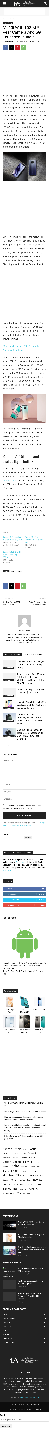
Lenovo (22, 1171)
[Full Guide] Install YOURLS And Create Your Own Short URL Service (30, 1296)
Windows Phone (9, 1193)
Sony (38, 1184)
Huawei (6, 1166)
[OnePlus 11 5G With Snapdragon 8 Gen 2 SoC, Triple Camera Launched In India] (9, 717)
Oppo (29, 1180)
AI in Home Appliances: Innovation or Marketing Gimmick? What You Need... (32, 1249)
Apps (25, 1149)
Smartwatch (21, 1185)
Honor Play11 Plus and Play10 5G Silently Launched (25, 1112)
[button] (4, 3)
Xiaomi (21, 1193)
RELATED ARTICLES (12, 655)
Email (2, 1415)
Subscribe (40, 905)
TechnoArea (21, 862)
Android (8, 1149)
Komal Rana (9, 41)
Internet (24, 1166)
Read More (7, 870)
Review (37, 1179)
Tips (15, 1188)
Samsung (9, 1184)
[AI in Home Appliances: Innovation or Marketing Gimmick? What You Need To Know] (9, 1250)
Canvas (23, 1153)
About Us (13, 1405)
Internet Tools (34, 1166)
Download (6, 1158)
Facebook (15, 1158)
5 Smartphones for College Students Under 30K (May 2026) (30, 664)
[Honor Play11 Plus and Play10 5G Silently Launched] (9, 1237)
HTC (36, 1161)
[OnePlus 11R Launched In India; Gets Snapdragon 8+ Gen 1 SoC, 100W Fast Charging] (9, 732)
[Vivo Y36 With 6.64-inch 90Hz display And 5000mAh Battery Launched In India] (9, 704)
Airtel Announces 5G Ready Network (37, 603)
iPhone (6, 1171)
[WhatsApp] (23, 47)
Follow (41, 894)
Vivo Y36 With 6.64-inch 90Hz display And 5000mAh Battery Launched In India (31, 705)
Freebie (24, 1158)
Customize (33, 1153)
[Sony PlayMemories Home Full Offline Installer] (9, 1272)
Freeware (33, 1157)
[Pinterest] (17, 47)
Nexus (5, 1180)
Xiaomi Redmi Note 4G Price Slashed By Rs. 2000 (12, 554)
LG (29, 1171)
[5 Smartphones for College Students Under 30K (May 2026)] (9, 664)
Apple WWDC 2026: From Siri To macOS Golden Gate (23, 1104)
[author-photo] (24, 627)
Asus (33, 1149)
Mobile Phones (15, 19)
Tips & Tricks (23, 1189)
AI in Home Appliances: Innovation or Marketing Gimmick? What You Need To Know (23, 1118)
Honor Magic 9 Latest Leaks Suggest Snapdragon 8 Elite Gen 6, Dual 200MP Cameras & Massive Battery (25, 1128)
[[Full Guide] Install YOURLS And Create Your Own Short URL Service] (9, 1296)
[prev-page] (4, 745)
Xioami (19, 571)
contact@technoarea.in (29, 1397)
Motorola (33, 1175)
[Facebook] (5, 47)
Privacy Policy (24, 1405)
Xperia (29, 1194)
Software (31, 1184)
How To (28, 1161)
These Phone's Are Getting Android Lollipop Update (24, 963)
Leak (14, 1170)
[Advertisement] (24, 11)
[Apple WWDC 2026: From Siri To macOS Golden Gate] (9, 1225)
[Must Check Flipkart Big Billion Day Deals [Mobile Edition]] (9, 692)
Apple (17, 1149)
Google (17, 1161)
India (12, 571)
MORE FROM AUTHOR (33, 655)
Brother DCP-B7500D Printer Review (12, 603)
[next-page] (8, 745)
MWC (42, 1175)
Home (5, 19)
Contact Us (35, 1405)
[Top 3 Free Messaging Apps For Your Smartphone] (9, 1284)
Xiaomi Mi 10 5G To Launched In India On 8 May (34, 539)
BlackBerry (6, 1153)
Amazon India (9, 480)
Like (43, 889)
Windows (33, 1188)
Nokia (12, 1179)
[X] (11, 47)
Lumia (34, 1171)
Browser (15, 1153)
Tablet (7, 1188)
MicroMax (8, 1175)
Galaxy (7, 1161)
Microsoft (22, 1175)
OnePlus (21, 1180)
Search (5, 834)
